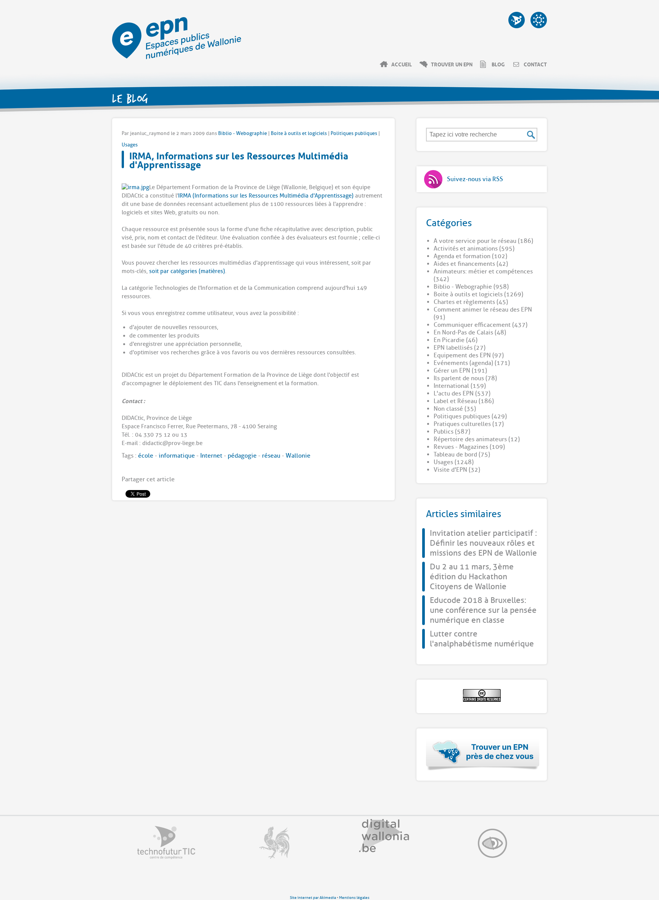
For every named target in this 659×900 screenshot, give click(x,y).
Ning (538, 20)
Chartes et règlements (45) (471, 302)
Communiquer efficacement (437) (480, 325)
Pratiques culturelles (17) (469, 424)
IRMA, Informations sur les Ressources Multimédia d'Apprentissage (238, 159)
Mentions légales (354, 897)
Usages (130, 144)
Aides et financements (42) (471, 264)
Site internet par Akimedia (313, 897)
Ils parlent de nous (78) (465, 378)
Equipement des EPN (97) (469, 355)
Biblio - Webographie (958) (471, 287)
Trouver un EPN (452, 64)
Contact (535, 64)
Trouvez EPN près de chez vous (483, 754)
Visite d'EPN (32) (457, 470)
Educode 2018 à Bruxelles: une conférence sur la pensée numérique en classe (483, 610)
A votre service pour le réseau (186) (483, 241)
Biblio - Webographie (242, 133)
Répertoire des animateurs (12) (477, 439)
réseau (271, 456)
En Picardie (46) (455, 340)
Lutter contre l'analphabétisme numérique (482, 639)
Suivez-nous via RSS (475, 179)
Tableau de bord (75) (462, 454)
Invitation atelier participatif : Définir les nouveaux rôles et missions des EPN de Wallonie (483, 543)
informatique (177, 456)
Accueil (401, 64)
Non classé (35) (455, 409)
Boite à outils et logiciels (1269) (478, 294)
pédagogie (242, 456)
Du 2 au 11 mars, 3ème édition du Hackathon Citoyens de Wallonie (472, 576)
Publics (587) (452, 432)
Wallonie (298, 456)
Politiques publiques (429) (470, 416)
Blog (498, 64)
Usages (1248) (454, 462)
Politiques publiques (354, 133)
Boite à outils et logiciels (299, 133)
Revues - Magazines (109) (469, 447)
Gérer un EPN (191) (460, 370)
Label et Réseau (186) (464, 401)
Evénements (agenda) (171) (472, 363)
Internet (211, 456)
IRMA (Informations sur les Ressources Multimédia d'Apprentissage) (266, 195)
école (145, 456)
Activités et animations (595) (474, 248)
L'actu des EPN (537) (462, 393)
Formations (516, 20)
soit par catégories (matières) (187, 271)
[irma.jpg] (135, 187)
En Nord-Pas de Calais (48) (470, 332)
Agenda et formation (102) (470, 256)
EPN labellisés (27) (459, 348)
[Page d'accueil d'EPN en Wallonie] (176, 57)
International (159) (460, 386)
